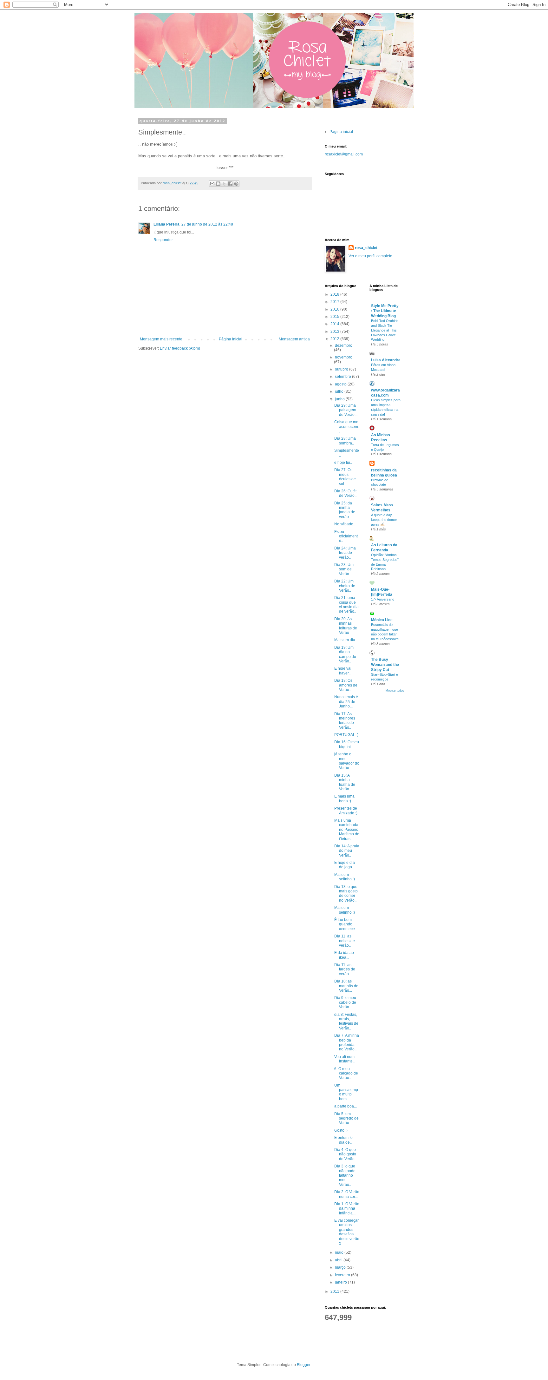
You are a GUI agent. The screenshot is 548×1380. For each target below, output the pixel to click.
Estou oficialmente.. (346, 536)
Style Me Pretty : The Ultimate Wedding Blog (385, 311)
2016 (335, 309)
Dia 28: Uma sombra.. (345, 440)
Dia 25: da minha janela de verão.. (344, 510)
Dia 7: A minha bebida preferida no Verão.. (346, 1042)
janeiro (341, 1282)
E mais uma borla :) (344, 798)
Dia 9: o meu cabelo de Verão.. (345, 1002)
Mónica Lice (382, 620)
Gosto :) (341, 1130)
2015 (335, 316)
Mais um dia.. (345, 640)
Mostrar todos (395, 690)
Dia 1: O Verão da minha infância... (346, 1208)
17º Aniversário (382, 599)
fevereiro (343, 1275)
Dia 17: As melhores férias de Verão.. (344, 721)
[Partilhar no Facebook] (230, 184)
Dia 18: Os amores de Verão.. (345, 685)
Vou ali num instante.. (344, 1059)
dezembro (343, 345)
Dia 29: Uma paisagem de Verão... (345, 410)
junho (340, 399)
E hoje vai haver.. (342, 670)
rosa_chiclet (366, 248)
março (341, 1267)
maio (339, 1252)
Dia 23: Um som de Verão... (344, 569)
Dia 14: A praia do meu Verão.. (346, 851)
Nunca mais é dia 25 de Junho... (346, 701)
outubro (342, 369)
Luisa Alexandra (386, 360)
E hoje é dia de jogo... (344, 864)
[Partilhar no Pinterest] (236, 184)
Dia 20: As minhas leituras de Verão (345, 626)
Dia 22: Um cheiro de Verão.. (344, 586)
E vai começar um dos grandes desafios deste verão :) (346, 1231)
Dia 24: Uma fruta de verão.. (345, 553)
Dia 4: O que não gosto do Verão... (345, 1154)
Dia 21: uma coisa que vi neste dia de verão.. (346, 604)
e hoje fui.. (343, 462)
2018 (335, 294)
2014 (335, 324)
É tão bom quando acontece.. (345, 924)
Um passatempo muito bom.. (346, 1092)
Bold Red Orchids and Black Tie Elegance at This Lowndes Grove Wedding (384, 330)
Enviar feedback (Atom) (180, 348)
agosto (341, 384)
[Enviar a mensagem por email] (212, 184)
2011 (335, 1291)
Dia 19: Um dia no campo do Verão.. (345, 654)
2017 (335, 301)
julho (339, 391)
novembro (343, 357)
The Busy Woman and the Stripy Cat (385, 664)
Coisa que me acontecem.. (346, 426)
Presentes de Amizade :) (345, 810)
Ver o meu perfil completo (370, 256)
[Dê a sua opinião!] (218, 184)
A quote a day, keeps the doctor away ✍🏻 (384, 519)
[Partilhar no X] (224, 184)
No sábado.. (344, 524)
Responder (163, 240)
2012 (335, 339)
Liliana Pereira (166, 224)
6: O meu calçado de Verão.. (346, 1073)
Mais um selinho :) (344, 876)
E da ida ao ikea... (344, 954)
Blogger (303, 1365)
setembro (343, 376)
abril (339, 1260)
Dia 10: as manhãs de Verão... (346, 986)
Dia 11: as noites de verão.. (344, 941)
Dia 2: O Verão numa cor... (346, 1194)
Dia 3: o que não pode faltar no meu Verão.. (345, 1175)
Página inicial (230, 339)
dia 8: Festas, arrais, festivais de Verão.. (346, 1021)
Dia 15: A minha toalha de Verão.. (344, 782)
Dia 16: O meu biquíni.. (346, 744)
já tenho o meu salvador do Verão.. (346, 761)
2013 (335, 331)
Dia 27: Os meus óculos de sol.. (345, 477)
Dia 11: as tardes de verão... (344, 969)
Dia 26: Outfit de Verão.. (345, 493)
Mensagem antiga (294, 339)
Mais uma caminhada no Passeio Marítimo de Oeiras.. (346, 829)
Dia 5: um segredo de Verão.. (346, 1118)
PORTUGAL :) (346, 735)
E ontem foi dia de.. (344, 1139)
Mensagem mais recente (161, 339)
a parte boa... (345, 1106)
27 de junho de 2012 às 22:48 (207, 224)
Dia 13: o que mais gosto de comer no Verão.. (346, 893)
